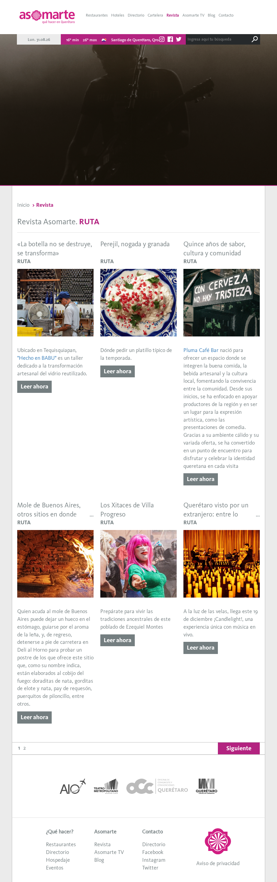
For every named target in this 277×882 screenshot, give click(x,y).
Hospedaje (58, 860)
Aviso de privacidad (218, 863)
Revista (173, 15)
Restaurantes (97, 15)
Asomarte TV (193, 15)
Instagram (154, 860)
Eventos (55, 867)
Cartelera (155, 15)
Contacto (226, 15)
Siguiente (238, 748)
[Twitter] (178, 40)
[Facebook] (170, 40)
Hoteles (117, 15)
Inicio (23, 205)
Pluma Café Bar (201, 350)
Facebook (152, 852)
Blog (211, 15)
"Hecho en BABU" (36, 358)
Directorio (136, 15)
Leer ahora (34, 386)
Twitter (150, 867)
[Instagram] (162, 40)
